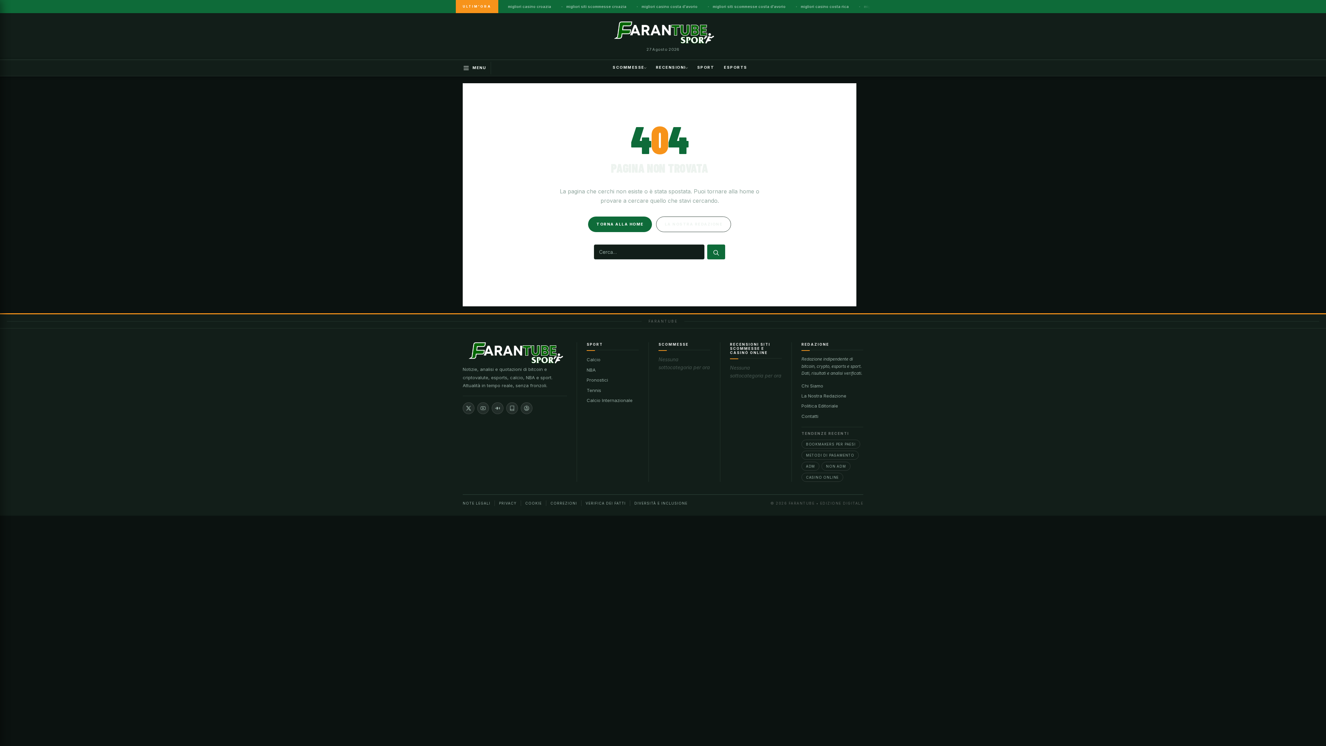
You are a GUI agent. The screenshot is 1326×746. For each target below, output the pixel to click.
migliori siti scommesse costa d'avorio (749, 6)
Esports (735, 67)
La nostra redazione (694, 224)
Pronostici (597, 380)
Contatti (809, 416)
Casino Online (822, 477)
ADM (810, 466)
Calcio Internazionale (610, 400)
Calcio (593, 359)
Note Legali (476, 503)
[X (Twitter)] (468, 408)
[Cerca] (716, 252)
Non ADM (836, 466)
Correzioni (563, 503)
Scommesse (628, 67)
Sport (705, 67)
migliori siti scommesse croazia (596, 6)
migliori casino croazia (529, 6)
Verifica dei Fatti (606, 503)
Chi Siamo (812, 386)
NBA (591, 370)
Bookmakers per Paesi (831, 444)
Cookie (533, 503)
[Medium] (497, 408)
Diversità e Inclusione (661, 503)
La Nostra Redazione (823, 396)
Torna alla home (620, 224)
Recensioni (671, 67)
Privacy (508, 503)
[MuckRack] (512, 408)
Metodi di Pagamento (830, 455)
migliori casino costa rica (825, 6)
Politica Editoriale (819, 406)
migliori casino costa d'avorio (670, 6)
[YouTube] (483, 408)
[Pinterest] (526, 408)
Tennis (594, 390)
